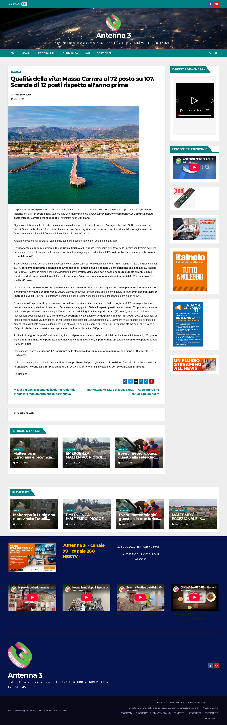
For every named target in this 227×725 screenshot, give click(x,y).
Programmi (46, 53)
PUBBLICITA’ (71, 53)
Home (159, 703)
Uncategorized (179, 511)
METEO (180, 703)
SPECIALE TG (211, 713)
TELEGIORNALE (210, 718)
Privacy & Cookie (210, 708)
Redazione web (22, 94)
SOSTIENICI (104, 53)
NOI (87, 53)
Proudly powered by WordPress (22, 710)
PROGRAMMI (126, 713)
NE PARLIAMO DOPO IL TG (199, 703)
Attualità (16, 72)
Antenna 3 (113, 35)
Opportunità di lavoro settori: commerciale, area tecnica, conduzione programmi (164, 708)
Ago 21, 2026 (23, 524)
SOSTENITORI (195, 713)
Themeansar (64, 710)
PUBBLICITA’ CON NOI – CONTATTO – (168, 713)
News (26, 53)
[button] (210, 53)
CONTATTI (169, 703)
